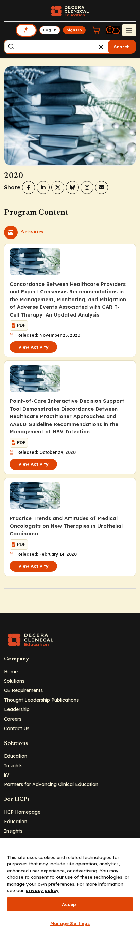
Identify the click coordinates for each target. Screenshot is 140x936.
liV (7, 775)
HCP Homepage (22, 812)
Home (11, 671)
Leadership (17, 709)
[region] (70, 887)
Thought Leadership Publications (41, 700)
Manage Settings (70, 923)
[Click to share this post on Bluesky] (72, 187)
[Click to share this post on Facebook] (28, 187)
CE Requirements (23, 690)
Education (15, 756)
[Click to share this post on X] (57, 187)
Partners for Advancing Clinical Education (51, 784)
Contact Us (16, 728)
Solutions (14, 681)
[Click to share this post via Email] (101, 187)
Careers (12, 719)
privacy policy (42, 890)
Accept (70, 904)
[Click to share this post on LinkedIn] (43, 187)
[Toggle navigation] (129, 30)
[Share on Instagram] (87, 187)
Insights (13, 765)
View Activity (33, 347)
